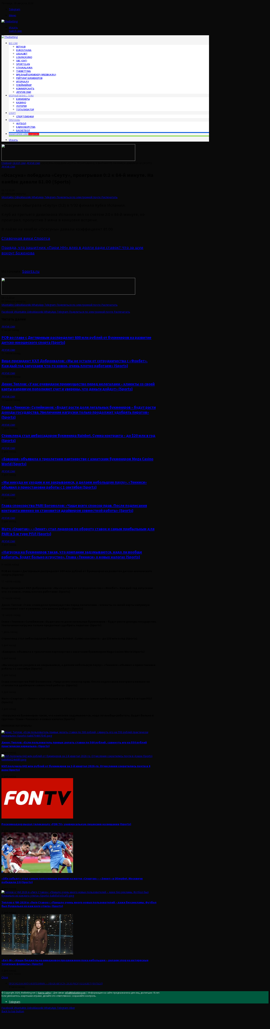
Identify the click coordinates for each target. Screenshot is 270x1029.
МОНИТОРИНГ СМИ (24, 134)
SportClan (23, 64)
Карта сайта (44, 992)
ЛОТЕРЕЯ (21, 106)
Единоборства (25, 127)
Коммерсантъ (25, 88)
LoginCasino (24, 57)
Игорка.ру (22, 81)
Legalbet (22, 53)
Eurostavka (23, 50)
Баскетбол (23, 130)
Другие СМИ (23, 92)
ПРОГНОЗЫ (14, 120)
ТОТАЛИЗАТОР (25, 109)
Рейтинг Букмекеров (29, 78)
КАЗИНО (21, 102)
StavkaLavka (24, 67)
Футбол (21, 123)
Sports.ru (31, 271)
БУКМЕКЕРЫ (23, 99)
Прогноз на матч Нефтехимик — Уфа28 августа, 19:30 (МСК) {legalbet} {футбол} (56, 983)
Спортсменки (25, 116)
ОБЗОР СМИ (19, 163)
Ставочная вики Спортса (25, 238)
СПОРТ (12, 113)
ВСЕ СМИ (13, 43)
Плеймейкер (24, 85)
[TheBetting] (9, 21)
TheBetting (23, 71)
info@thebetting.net (75, 992)
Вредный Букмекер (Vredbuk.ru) (36, 74)
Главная (6, 163)
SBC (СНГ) (21, 60)
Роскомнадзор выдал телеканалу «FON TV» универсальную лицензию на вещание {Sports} (66, 824)
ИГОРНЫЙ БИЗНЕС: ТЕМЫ (21, 95)
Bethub (20, 46)
